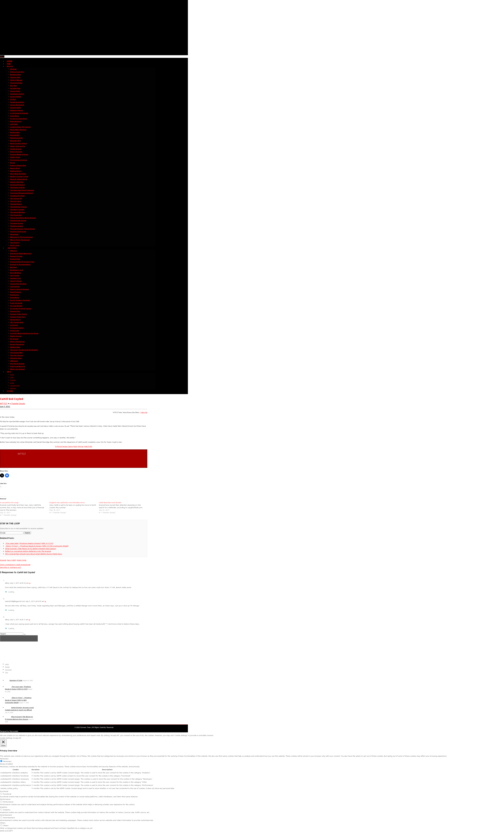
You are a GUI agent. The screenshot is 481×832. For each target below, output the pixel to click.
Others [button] (2, 823)
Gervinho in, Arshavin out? (10, 567)
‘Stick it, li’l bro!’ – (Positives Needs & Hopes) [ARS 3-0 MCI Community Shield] (18, 700)
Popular (7, 667)
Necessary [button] (4, 759)
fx (56, 446)
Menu (2, 56)
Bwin (75, 446)
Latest (7, 664)
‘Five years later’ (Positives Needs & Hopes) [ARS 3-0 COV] (18, 688)
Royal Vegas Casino (65, 446)
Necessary (7, 761)
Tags (6, 672)
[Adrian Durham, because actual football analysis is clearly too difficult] (8, 707)
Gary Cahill (11, 560)
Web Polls (88, 446)
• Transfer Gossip (17, 403)
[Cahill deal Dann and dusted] (123, 507)
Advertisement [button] (6, 815)
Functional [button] (4, 791)
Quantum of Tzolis (16, 680)
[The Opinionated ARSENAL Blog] (94, 54)
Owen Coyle (21, 560)
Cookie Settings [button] (6, 738)
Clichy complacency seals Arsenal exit (15, 564)
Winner (81, 446)
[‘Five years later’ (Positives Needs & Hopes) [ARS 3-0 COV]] (8, 687)
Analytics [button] (3, 807)
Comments (8, 670)
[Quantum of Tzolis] (7, 680)
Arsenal (3, 560)
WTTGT (4, 403)
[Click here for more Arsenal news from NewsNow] (19, 638)
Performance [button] (5, 799)
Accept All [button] (17, 738)
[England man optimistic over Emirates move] (74, 507)
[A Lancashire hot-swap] (24, 508)
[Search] (25, 634)
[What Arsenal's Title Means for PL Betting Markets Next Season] (8, 717)
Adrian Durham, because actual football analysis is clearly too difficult (19, 708)
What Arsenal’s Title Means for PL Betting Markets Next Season (19, 718)
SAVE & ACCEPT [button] (6, 831)
